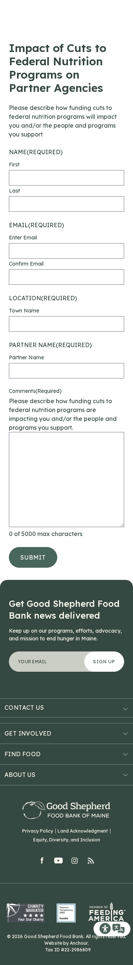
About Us (19, 774)
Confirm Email (26, 263)
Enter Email (23, 237)
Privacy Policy (37, 831)
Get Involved (27, 733)
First (14, 164)
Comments (35, 391)
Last (14, 190)
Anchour (79, 943)
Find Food (22, 754)
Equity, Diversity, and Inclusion (66, 840)
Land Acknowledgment (83, 831)
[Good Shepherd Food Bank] (66, 810)
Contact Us (24, 707)
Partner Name (26, 357)
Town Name (24, 310)
